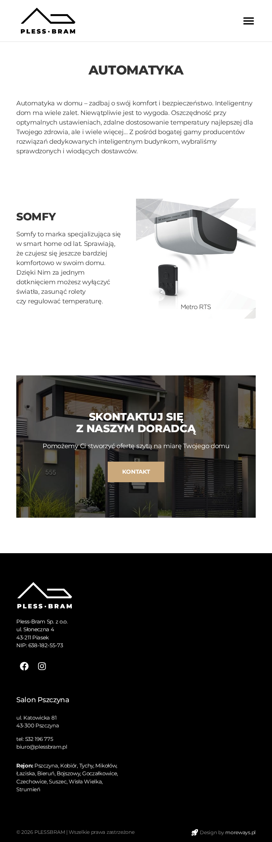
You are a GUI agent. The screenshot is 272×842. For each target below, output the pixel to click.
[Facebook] (24, 666)
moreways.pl (240, 832)
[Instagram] (42, 666)
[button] (136, 472)
